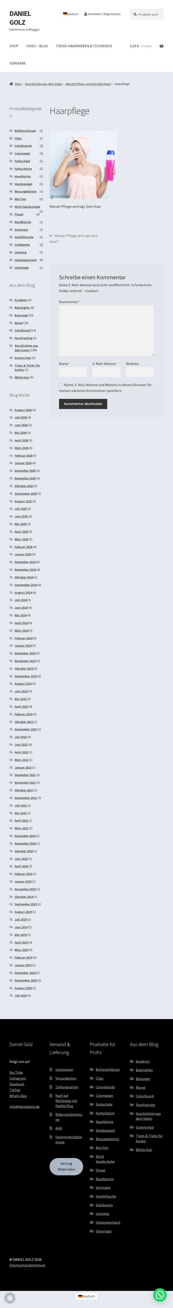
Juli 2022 (21, 737)
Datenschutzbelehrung (27, 1265)
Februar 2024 (23, 638)
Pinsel (19, 214)
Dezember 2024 (25, 562)
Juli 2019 (21, 919)
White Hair (22, 377)
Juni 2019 (21, 927)
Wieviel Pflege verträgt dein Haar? (89, 84)
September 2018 (26, 980)
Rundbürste (23, 222)
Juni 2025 (21, 516)
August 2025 (23, 501)
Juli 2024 (21, 600)
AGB (58, 1128)
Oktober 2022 (24, 722)
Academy (21, 300)
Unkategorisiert (26, 260)
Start (18, 84)
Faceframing (23, 338)
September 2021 (26, 798)
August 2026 (23, 410)
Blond (19, 323)
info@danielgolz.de (24, 1106)
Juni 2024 (21, 608)
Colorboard (22, 330)
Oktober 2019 (24, 897)
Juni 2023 (21, 691)
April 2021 (21, 820)
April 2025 (21, 532)
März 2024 (21, 630)
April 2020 (21, 866)
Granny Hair (23, 358)
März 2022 (21, 760)
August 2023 (23, 684)
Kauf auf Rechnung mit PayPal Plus (66, 1100)
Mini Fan (20, 199)
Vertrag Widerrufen (66, 1166)
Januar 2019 (23, 965)
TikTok (14, 1090)
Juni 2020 (21, 859)
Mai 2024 (21, 615)
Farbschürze (23, 169)
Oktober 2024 (24, 577)
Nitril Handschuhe (27, 207)
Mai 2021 (21, 813)
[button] (10, 1298)
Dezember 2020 (25, 836)
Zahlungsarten (66, 1087)
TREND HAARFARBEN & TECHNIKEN (84, 46)
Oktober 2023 (24, 668)
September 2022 (26, 729)
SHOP (13, 46)
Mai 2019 (21, 935)
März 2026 (21, 448)
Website (132, 363)
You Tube (16, 1072)
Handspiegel (23, 184)
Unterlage (22, 268)
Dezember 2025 (25, 471)
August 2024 (23, 592)
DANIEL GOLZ (20, 18)
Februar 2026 (23, 456)
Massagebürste (25, 191)
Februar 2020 (23, 874)
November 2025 (25, 478)
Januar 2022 (23, 767)
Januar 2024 (23, 646)
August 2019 (23, 912)
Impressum (64, 1069)
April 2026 (21, 440)
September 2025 (26, 494)
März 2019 (21, 950)
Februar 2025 (23, 547)
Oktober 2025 (24, 486)
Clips (18, 138)
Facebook (16, 1084)
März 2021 (21, 828)
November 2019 (25, 889)
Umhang (21, 252)
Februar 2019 (23, 957)
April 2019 (21, 942)
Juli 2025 (21, 509)
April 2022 (21, 752)
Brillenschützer (25, 131)
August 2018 (23, 988)
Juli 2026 (21, 417)
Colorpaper (22, 153)
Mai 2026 (21, 433)
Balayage (21, 315)
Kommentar (69, 302)
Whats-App (18, 1095)
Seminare (21, 230)
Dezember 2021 (25, 775)
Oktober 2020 (24, 851)
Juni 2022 (21, 744)
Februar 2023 (23, 714)
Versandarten (65, 1078)
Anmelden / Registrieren (104, 14)
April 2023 (21, 706)
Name (65, 363)
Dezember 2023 (25, 653)
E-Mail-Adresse (105, 363)
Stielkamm (22, 245)
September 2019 (26, 904)
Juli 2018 (21, 995)
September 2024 (26, 585)
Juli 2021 (21, 805)
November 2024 (25, 570)
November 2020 (25, 843)
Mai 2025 (21, 524)
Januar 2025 (23, 554)
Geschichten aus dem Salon (43, 84)
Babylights (22, 308)
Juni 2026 (21, 425)
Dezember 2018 (25, 973)
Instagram (17, 1078)
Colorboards (23, 146)
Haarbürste (23, 176)
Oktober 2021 (24, 790)
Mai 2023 (21, 699)
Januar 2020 (23, 881)
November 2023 (25, 661)
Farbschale (22, 161)
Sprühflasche (24, 237)
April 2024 (21, 623)
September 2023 (26, 676)
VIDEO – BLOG (37, 46)
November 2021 (25, 782)
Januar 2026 (23, 463)
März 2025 (21, 539)
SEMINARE (17, 63)
